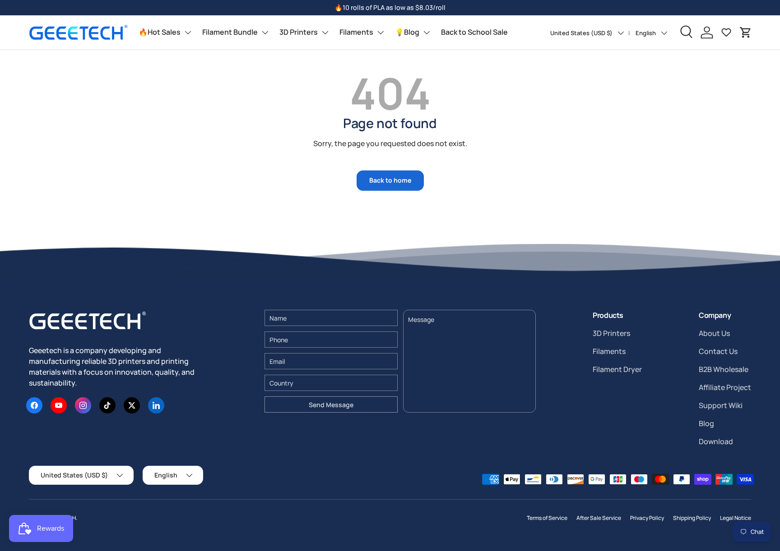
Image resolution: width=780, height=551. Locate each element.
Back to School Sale (474, 32)
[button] (746, 32)
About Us (714, 333)
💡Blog (407, 32)
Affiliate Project (725, 387)
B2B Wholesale (723, 369)
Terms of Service (547, 518)
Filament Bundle (230, 32)
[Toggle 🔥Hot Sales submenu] (187, 32)
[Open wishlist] (726, 32)
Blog (706, 423)
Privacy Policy (647, 518)
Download (716, 441)
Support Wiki (721, 405)
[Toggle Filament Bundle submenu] (265, 32)
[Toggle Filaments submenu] (380, 32)
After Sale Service (598, 518)
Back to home (390, 180)
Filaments (356, 32)
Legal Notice (735, 518)
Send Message (331, 404)
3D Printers (298, 32)
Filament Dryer (617, 369)
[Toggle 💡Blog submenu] (426, 32)
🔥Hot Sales (160, 32)
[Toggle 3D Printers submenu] (325, 32)
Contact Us (718, 351)
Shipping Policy (692, 518)
